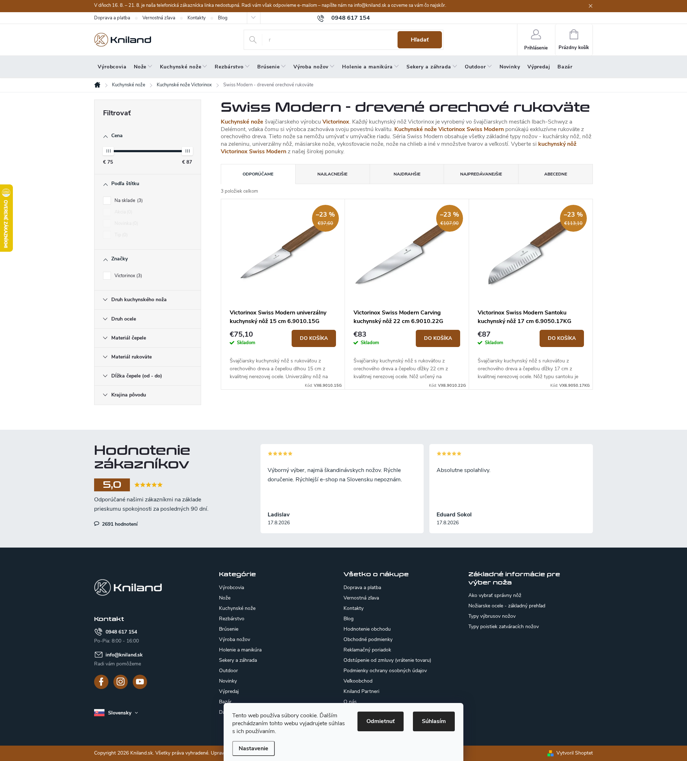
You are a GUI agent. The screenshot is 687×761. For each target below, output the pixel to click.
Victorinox (127, 276)
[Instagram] (120, 682)
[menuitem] (112, 67)
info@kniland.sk (124, 654)
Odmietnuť (380, 721)
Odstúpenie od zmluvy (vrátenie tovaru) (387, 660)
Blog (223, 18)
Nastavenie (253, 748)
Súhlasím (434, 721)
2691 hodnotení (119, 524)
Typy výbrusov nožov (492, 616)
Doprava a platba (112, 18)
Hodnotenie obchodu (367, 629)
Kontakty (196, 18)
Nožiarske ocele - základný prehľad (506, 606)
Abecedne (555, 174)
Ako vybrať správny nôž (494, 595)
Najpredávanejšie (481, 174)
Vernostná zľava (158, 18)
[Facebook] (101, 682)
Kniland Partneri (361, 691)
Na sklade (127, 200)
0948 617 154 (121, 631)
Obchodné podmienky (368, 639)
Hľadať (420, 40)
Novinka (125, 223)
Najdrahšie (407, 174)
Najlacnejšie (332, 174)
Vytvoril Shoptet (574, 753)
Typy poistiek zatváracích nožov (503, 627)
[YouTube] (140, 682)
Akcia (122, 212)
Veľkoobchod (358, 681)
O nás (350, 701)
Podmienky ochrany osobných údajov (385, 670)
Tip (120, 235)
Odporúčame (258, 174)
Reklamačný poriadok (367, 649)
